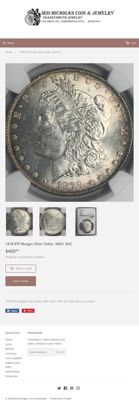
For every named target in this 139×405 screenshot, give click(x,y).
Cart (133, 43)
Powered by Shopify (60, 398)
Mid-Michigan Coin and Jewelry (30, 398)
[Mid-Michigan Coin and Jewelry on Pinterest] (72, 388)
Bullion (9, 348)
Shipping (10, 257)
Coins (8, 344)
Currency (10, 353)
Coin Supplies (13, 358)
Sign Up (60, 352)
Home (8, 52)
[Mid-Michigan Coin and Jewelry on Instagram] (78, 388)
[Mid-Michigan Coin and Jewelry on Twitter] (59, 388)
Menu (10, 43)
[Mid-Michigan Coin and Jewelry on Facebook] (65, 388)
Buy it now (20, 281)
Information (12, 371)
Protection (11, 376)
